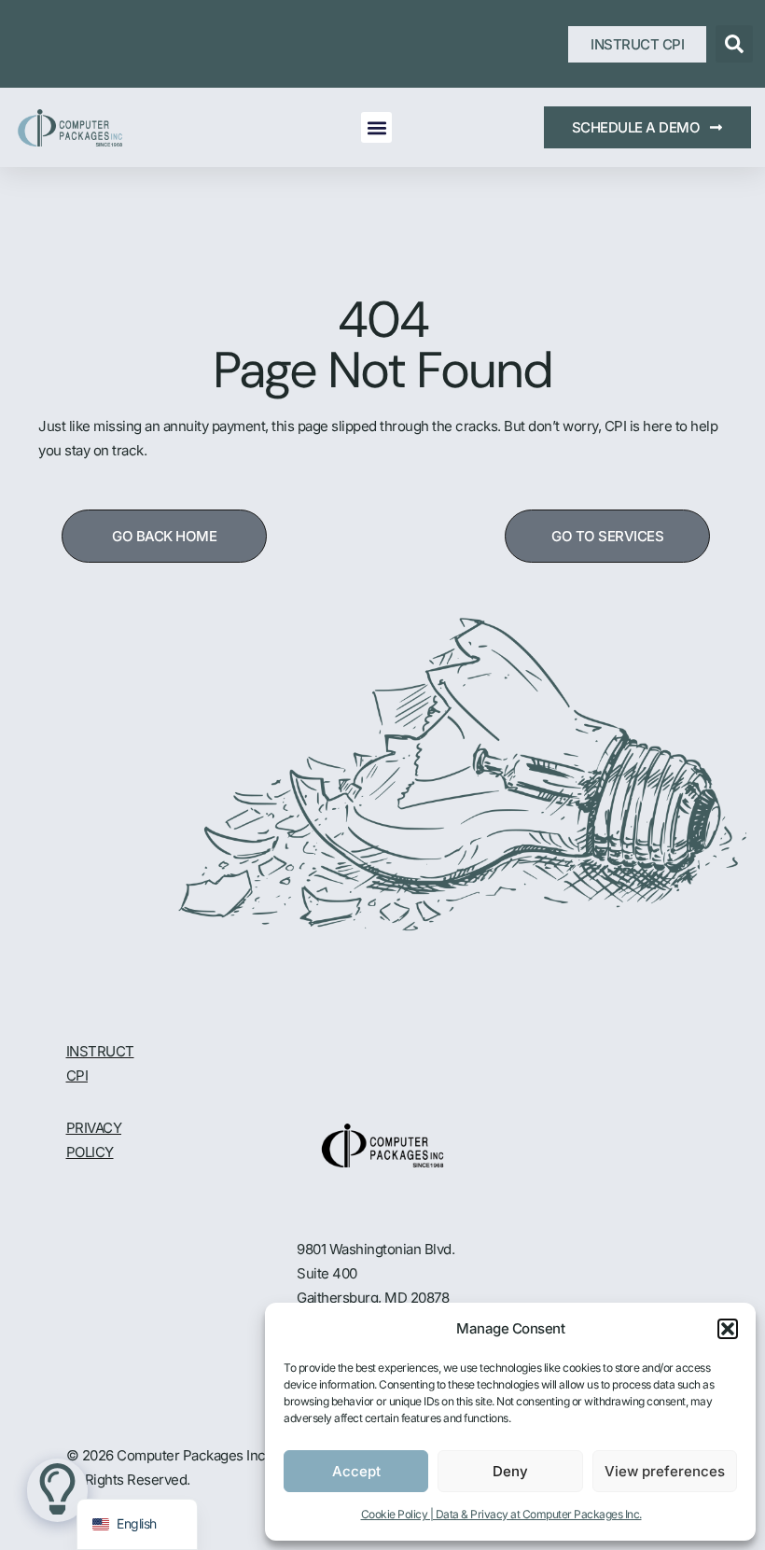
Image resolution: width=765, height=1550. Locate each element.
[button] (727, 1329)
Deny (510, 1471)
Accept (356, 1471)
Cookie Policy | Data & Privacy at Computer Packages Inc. (501, 1514)
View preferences (665, 1471)
